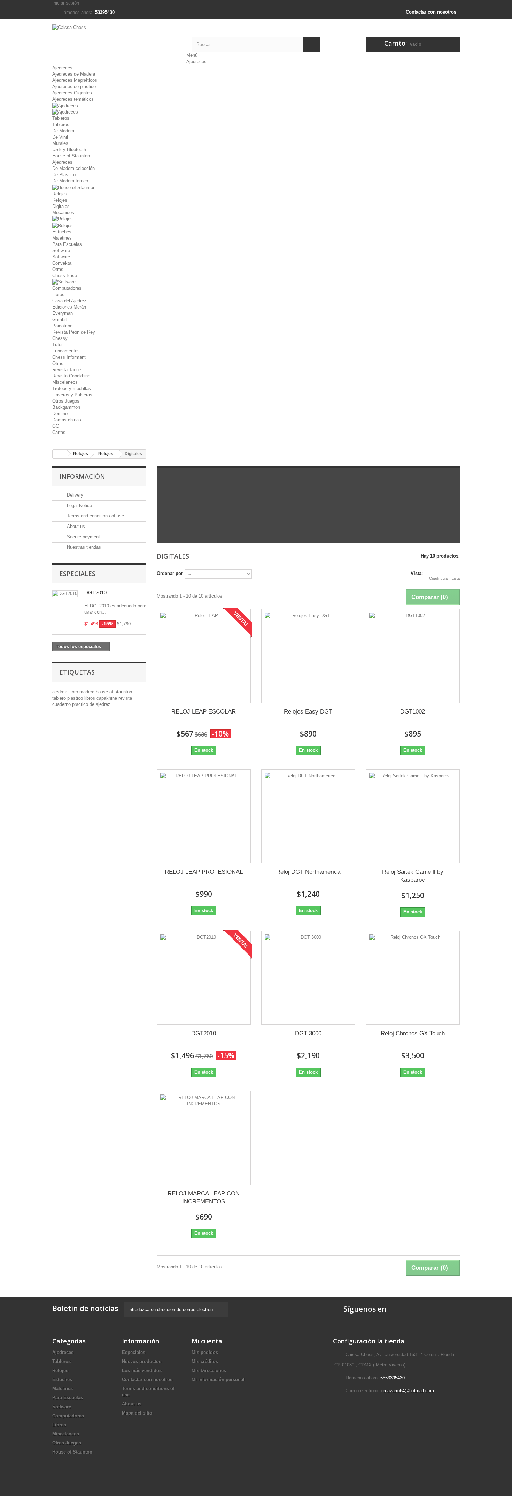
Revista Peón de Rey (73, 332)
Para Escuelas (67, 244)
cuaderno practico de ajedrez (81, 704)
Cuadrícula (438, 578)
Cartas (58, 432)
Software (61, 250)
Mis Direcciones (209, 1370)
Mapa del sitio (137, 1413)
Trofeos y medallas (71, 388)
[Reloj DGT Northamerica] (308, 816)
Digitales (61, 206)
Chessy (60, 338)
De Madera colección (73, 168)
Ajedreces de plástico (74, 86)
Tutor (57, 344)
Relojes (59, 193)
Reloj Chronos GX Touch (413, 1033)
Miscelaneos (65, 382)
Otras (57, 269)
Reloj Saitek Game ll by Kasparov (412, 875)
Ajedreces (196, 61)
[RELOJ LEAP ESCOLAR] (203, 656)
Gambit (59, 319)
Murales (60, 143)
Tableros (60, 118)
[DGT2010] (203, 977)
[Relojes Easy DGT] (308, 656)
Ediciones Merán (69, 307)
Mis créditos (205, 1361)
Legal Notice (78, 505)
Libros (58, 294)
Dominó (60, 413)
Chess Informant (69, 357)
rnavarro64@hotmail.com (408, 1390)
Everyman (62, 313)
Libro (73, 691)
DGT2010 (95, 592)
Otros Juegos (65, 401)
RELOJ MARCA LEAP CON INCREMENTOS (204, 1197)
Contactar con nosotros (431, 12)
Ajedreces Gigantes (72, 92)
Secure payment (82, 536)
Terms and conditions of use (94, 516)
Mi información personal (218, 1379)
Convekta (61, 263)
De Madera (63, 130)
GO (55, 426)
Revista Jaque (66, 369)
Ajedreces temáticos (73, 99)
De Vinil (60, 137)
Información (82, 476)
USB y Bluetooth (69, 149)
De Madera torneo (70, 181)
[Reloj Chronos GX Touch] (412, 977)
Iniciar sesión (65, 3)
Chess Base (64, 275)
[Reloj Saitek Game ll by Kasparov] (412, 816)
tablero (59, 698)
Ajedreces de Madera (73, 74)
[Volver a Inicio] (59, 454)
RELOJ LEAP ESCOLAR (203, 711)
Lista (456, 578)
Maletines (62, 238)
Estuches (61, 231)
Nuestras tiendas (83, 547)
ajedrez (60, 691)
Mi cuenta (207, 1341)
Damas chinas (66, 419)
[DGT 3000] (308, 977)
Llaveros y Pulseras (72, 394)
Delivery (74, 495)
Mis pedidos (205, 1352)
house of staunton (114, 691)
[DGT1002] (412, 656)
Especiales (77, 573)
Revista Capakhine (71, 376)
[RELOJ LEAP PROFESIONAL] (203, 816)
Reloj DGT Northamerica (308, 871)
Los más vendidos (142, 1370)
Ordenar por (170, 573)
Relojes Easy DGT (308, 711)
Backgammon (66, 407)
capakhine (107, 698)
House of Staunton (71, 155)
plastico (75, 698)
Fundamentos (66, 350)
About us (75, 526)
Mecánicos (63, 212)
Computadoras (67, 288)
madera (87, 691)
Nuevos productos (141, 1361)
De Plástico (64, 174)
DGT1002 (412, 711)
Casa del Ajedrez (69, 300)
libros (90, 698)
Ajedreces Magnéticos (74, 80)
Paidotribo (62, 325)
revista (125, 698)
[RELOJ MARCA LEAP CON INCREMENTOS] (203, 1138)
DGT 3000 (308, 1033)
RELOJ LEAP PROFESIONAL (204, 871)
